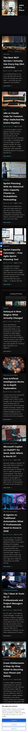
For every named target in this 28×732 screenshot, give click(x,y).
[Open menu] (25, 7)
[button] (1, 243)
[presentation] (14, 44)
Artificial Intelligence (10, 375)
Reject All (14, 728)
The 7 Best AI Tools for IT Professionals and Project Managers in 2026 (13, 600)
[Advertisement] (14, 24)
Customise (14, 724)
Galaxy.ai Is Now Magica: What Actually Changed (13, 314)
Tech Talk (6, 54)
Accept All (14, 720)
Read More (7, 86)
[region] (14, 718)
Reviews (5, 308)
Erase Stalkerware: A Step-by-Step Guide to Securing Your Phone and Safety (13, 669)
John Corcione (8, 70)
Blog (4, 109)
